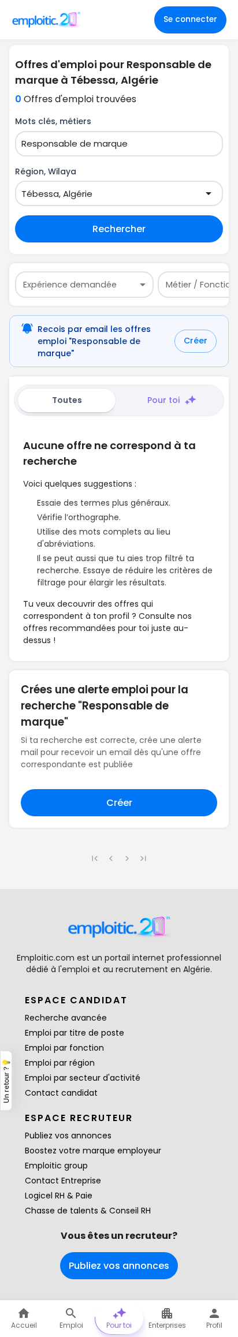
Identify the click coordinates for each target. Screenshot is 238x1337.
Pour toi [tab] (163, 400)
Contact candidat (61, 1093)
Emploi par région (60, 1063)
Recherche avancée (66, 1018)
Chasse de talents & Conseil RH (88, 1210)
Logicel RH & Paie (58, 1195)
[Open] (208, 193)
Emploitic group (56, 1165)
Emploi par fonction (64, 1048)
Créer (195, 340)
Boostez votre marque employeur (93, 1150)
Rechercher (119, 229)
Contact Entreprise (63, 1180)
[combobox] (112, 144)
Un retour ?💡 (6, 1080)
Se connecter (190, 19)
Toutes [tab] (67, 400)
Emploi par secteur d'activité (82, 1078)
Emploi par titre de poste (74, 1033)
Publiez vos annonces (68, 1135)
